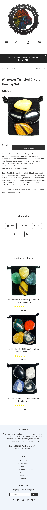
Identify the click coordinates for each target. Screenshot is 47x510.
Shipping (23, 472)
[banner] (23, 19)
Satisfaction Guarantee (23, 469)
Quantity (5, 145)
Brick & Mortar (23, 463)
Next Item (39, 68)
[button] (19, 306)
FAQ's (23, 466)
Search (23, 478)
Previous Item (9, 68)
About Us (23, 460)
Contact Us (23, 475)
